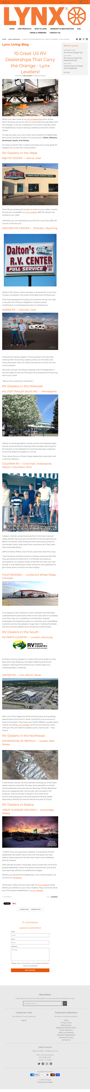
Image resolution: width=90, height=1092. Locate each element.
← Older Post (23, 909)
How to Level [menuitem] (41, 29)
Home (4, 39)
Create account (71, 2)
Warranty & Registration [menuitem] (62, 29)
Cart (84, 2)
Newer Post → (36, 909)
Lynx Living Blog (14, 39)
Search (24, 1020)
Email (13, 939)
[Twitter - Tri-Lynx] (77, 39)
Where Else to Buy (66, 1037)
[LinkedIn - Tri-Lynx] (87, 39)
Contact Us (66, 1040)
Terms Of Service (66, 1030)
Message (14, 946)
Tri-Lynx (48, 1080)
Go (65, 1003)
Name (13, 932)
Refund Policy (66, 1025)
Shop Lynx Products (66, 1033)
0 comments (6, 897)
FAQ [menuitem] (79, 29)
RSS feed (67, 72)
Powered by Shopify (45, 1082)
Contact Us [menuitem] (55, 33)
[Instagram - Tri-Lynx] (84, 39)
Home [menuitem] (11, 29)
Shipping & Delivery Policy (66, 1028)
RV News (54, 897)
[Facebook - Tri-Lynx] (80, 39)
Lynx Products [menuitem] (24, 29)
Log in (61, 2)
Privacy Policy (66, 1023)
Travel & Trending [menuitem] (38, 33)
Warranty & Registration (66, 1035)
